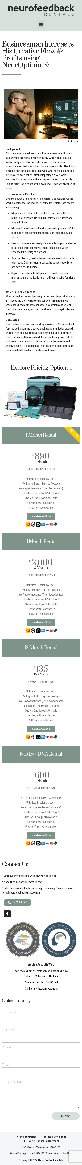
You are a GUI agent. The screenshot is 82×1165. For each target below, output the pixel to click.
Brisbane (53, 976)
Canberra (30, 988)
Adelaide (29, 982)
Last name (9, 1030)
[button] (41, 24)
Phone (6, 1047)
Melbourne (40, 976)
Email (5, 1065)
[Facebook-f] (7, 913)
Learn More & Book (41, 516)
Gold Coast (52, 982)
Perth (40, 982)
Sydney (28, 976)
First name (9, 1012)
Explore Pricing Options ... (41, 367)
